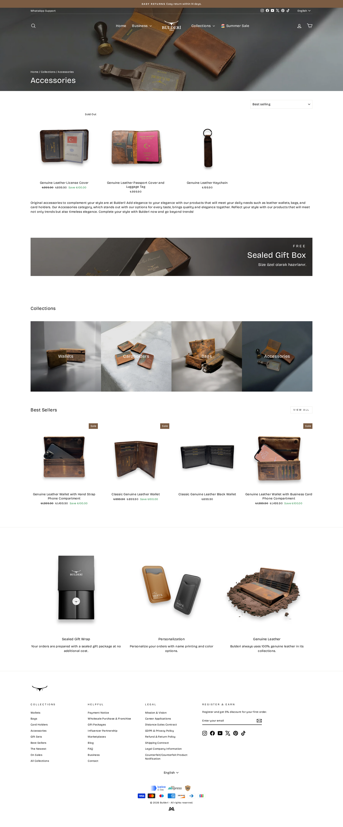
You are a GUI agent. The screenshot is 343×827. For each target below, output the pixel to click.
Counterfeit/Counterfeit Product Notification (166, 756)
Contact (93, 761)
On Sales (36, 755)
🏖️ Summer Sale (235, 26)
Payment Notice (98, 712)
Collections (201, 26)
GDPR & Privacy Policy (159, 730)
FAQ (90, 748)
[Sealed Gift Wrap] (76, 587)
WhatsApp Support (43, 10)
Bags (34, 718)
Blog (91, 743)
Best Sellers (38, 743)
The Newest (38, 748)
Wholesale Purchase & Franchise (109, 718)
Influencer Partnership (102, 730)
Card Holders (39, 724)
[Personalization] (171, 587)
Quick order (64, 174)
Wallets (35, 712)
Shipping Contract (157, 743)
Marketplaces (97, 736)
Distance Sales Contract (161, 724)
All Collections (40, 761)
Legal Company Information (163, 748)
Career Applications (158, 718)
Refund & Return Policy (160, 736)
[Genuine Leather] (266, 587)
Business (140, 26)
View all (301, 409)
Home (121, 26)
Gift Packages (97, 724)
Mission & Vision (156, 712)
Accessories (38, 730)
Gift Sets (36, 736)
